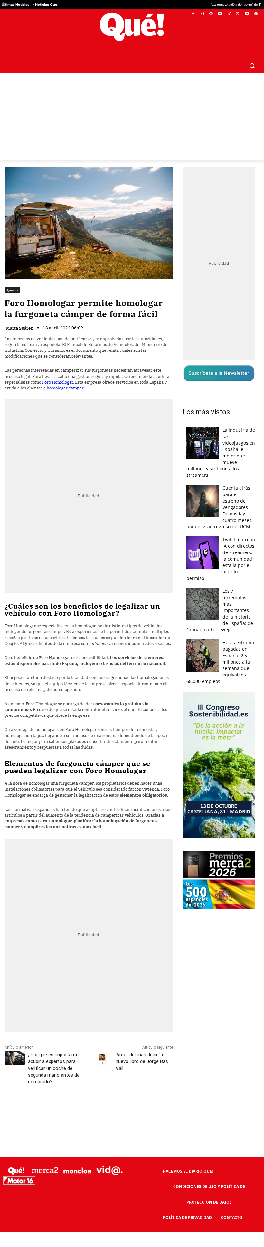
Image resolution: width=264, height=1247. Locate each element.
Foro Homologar (57, 382)
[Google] (255, 14)
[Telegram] (220, 14)
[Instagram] (202, 14)
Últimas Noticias (15, 4)
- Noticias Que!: (46, 4)
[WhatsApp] (101, 1110)
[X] (238, 14)
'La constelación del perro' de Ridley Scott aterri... (214, 4)
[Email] (145, 1110)
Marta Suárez (19, 328)
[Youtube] (246, 14)
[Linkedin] (131, 1110)
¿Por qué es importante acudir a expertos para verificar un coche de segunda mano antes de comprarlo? (54, 1068)
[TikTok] (229, 14)
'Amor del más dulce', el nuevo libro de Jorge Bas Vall (142, 1061)
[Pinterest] (86, 1110)
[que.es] (131, 27)
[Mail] (211, 14)
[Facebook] (193, 14)
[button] (251, 65)
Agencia (12, 290)
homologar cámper (65, 388)
